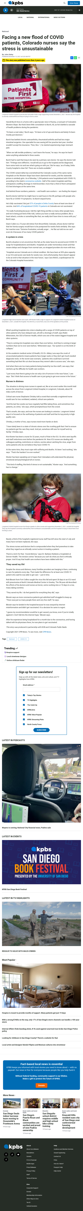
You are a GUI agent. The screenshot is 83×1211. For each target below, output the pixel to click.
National (30, 17)
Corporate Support (32, 1188)
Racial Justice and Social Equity (30, 1111)
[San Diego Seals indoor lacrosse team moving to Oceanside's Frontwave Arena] (12, 1103)
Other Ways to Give (32, 1199)
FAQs (55, 1160)
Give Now (74, 3)
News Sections (59, 17)
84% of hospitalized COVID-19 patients (32, 206)
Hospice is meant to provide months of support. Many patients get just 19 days (34, 1013)
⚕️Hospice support (11, 652)
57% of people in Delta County (42, 203)
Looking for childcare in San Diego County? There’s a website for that (30, 1038)
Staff (28, 1174)
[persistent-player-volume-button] (11, 10)
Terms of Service (32, 1178)
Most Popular (8, 960)
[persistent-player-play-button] (5, 10)
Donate (41, 1085)
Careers (29, 1156)
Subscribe (41, 730)
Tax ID (28, 1202)
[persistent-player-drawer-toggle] (80, 10)
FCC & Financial (31, 1160)
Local (20, 17)
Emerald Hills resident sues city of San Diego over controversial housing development (71, 1121)
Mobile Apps (30, 1163)
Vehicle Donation (32, 1206)
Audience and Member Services (63, 1149)
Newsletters (30, 1153)
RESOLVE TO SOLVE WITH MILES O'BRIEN (19, 951)
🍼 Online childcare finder (14, 660)
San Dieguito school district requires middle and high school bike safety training (50, 1119)
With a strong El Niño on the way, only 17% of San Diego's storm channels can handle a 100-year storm (40, 1021)
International (44, 17)
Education (45, 1111)
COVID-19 (23, 639)
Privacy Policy (31, 1171)
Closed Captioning (59, 1153)
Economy (5, 1111)
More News (8, 1095)
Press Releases (31, 1167)
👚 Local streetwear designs (15, 656)
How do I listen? (59, 1163)
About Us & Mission (33, 1149)
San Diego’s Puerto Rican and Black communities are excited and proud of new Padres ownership (31, 1123)
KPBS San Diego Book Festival (14, 889)
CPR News (47, 632)
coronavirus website (33, 181)
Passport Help (58, 1167)
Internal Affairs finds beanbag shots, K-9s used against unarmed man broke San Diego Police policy (40, 1030)
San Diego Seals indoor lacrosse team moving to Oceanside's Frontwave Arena (11, 1118)
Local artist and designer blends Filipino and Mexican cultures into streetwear (33, 1045)
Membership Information (34, 1195)
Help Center (57, 1171)
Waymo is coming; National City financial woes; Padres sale (26, 828)
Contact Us (57, 1156)
